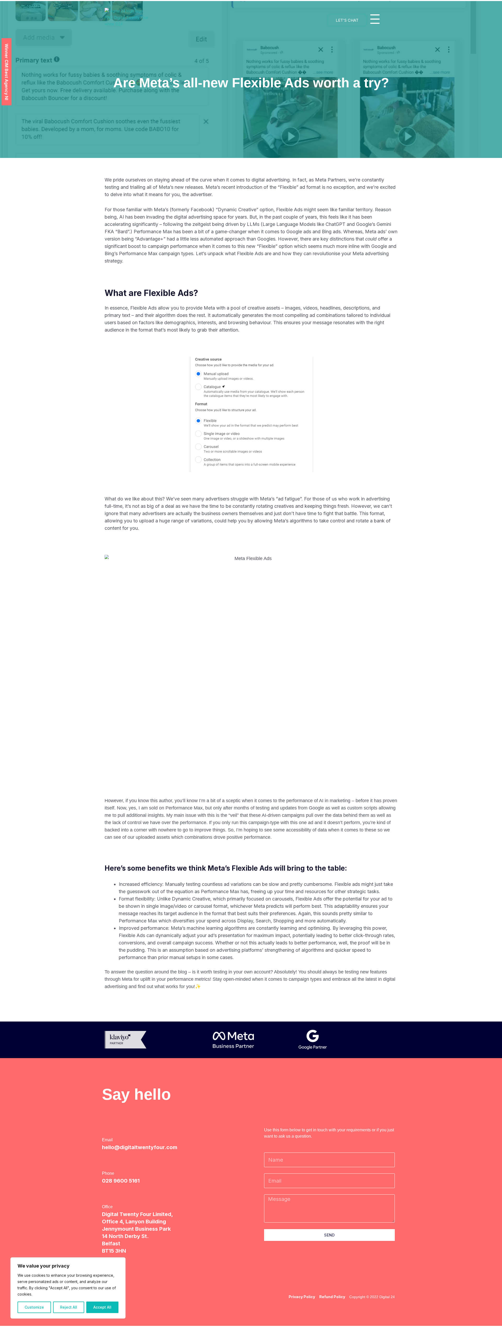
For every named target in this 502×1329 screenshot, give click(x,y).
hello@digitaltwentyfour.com (139, 1147)
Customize (34, 1307)
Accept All (102, 1307)
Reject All (68, 1307)
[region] (68, 1288)
